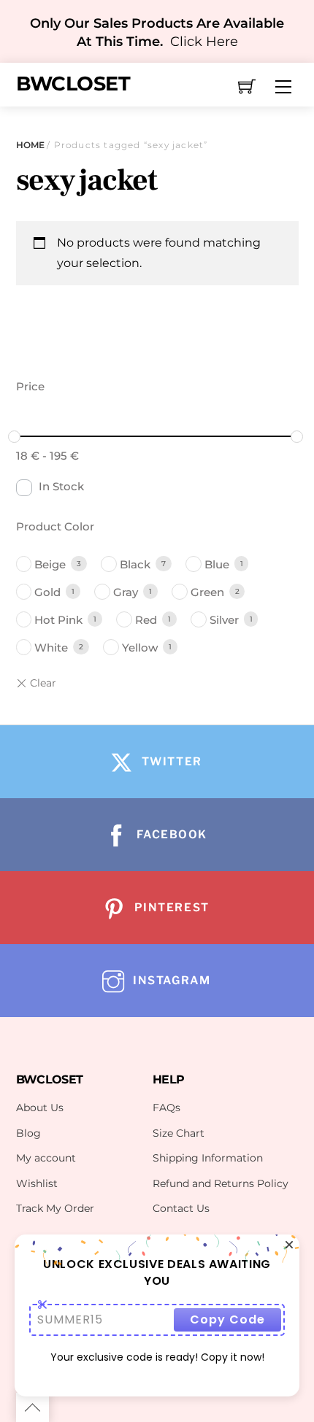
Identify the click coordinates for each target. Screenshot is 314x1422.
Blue (216, 564)
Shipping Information (208, 1157)
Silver (224, 620)
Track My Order (55, 1208)
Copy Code (227, 1319)
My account (46, 1157)
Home (30, 144)
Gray (125, 592)
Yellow (140, 647)
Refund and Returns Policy (220, 1183)
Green (207, 592)
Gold (47, 592)
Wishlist (37, 1183)
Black (135, 564)
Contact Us (181, 1208)
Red (146, 620)
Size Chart (178, 1133)
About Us (40, 1107)
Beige (50, 564)
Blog (28, 1133)
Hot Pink (58, 620)
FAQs (166, 1107)
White (51, 647)
